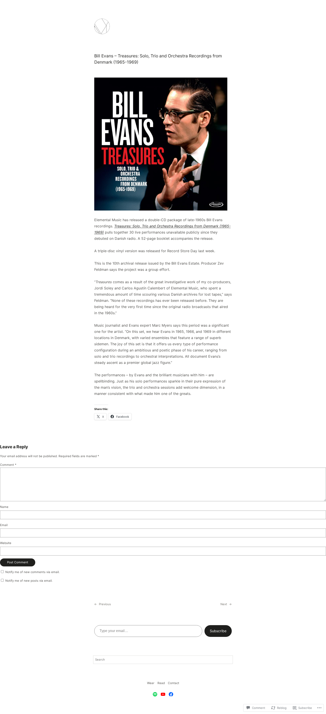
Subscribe (218, 631)
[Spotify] (155, 694)
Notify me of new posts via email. (29, 580)
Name (4, 507)
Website (5, 543)
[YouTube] (163, 694)
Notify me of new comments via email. (32, 572)
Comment (8, 464)
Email (4, 525)
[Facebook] (171, 694)
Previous (105, 604)
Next (223, 604)
